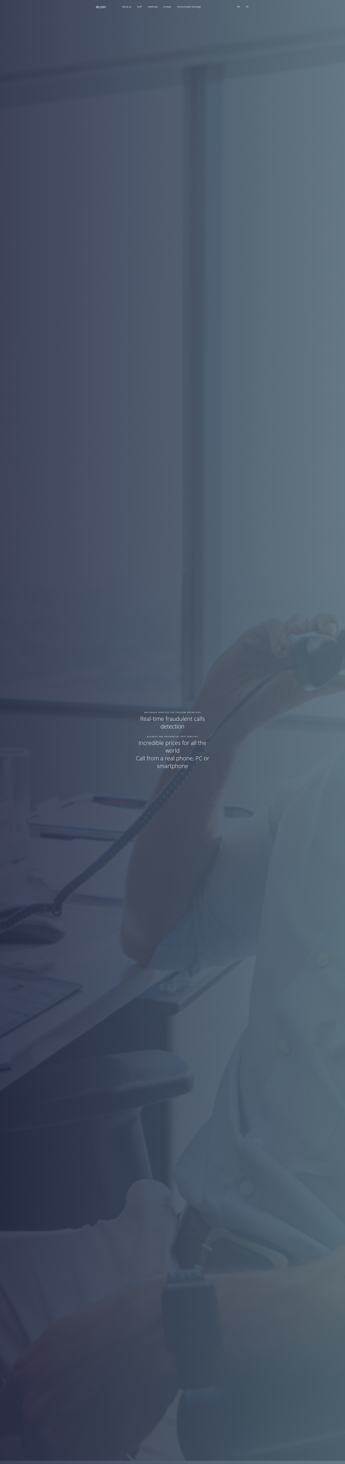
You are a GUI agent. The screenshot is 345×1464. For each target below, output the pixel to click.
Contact (167, 6)
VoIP (139, 6)
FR (247, 6)
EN (238, 6)
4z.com (101, 6)
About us (126, 6)
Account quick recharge (189, 6)
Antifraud (152, 6)
